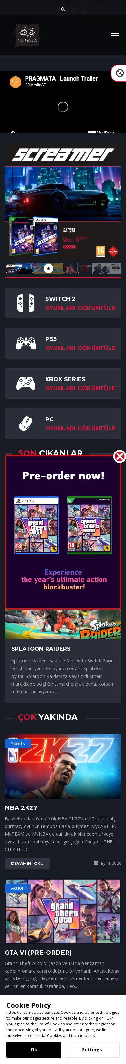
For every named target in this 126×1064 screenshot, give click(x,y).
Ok (34, 1050)
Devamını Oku (27, 863)
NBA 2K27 (21, 807)
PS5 (51, 339)
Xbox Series (65, 379)
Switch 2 (60, 298)
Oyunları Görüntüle (80, 307)
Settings (92, 1050)
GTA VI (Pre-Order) (38, 952)
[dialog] (63, 1029)
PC (49, 419)
